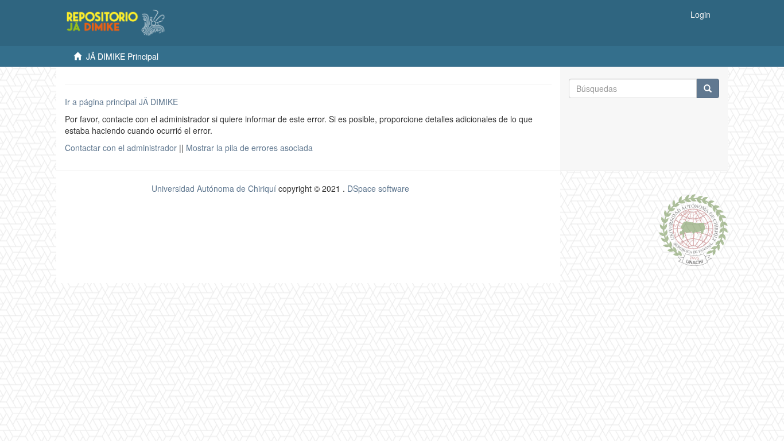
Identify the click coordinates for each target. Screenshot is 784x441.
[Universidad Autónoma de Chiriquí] (693, 228)
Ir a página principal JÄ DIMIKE (121, 101)
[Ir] (707, 88)
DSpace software (378, 188)
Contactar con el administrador (121, 147)
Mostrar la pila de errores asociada (249, 147)
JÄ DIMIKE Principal (122, 56)
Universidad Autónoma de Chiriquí (214, 188)
